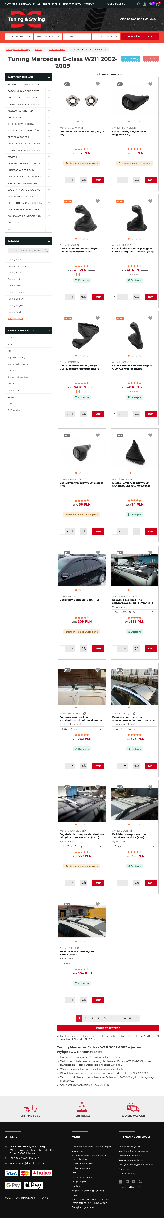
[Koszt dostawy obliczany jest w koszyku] (83, 180)
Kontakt (89, 4)
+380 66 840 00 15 (132, 19)
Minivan (12, 370)
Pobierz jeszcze (108, 1028)
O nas (36, 4)
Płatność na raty (81, 1168)
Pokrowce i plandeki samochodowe (26, 216)
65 (130, 1018)
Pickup (11, 344)
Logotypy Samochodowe (24, 189)
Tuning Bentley (16, 292)
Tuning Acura (15, 259)
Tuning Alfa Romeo (18, 266)
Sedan (11, 383)
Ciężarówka (14, 410)
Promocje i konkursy (130, 1155)
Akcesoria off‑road (21, 170)
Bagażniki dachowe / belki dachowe (26, 130)
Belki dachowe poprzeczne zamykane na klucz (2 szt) (129, 836)
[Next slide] (102, 100)
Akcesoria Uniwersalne (23, 84)
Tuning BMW (14, 285)
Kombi (11, 403)
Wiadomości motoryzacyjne (134, 1151)
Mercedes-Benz (57, 49)
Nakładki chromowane (23, 183)
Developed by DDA (129, 1187)
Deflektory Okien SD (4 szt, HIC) (79, 599)
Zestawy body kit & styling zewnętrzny (26, 163)
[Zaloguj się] (144, 4)
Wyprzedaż (151, 58)
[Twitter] (127, 1182)
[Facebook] (120, 1182)
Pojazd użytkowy (16, 357)
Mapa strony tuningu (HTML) (88, 1190)
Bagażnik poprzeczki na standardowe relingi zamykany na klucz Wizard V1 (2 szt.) (81, 720)
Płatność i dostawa (18, 4)
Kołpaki (13, 157)
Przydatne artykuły (129, 1146)
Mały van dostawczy (18, 364)
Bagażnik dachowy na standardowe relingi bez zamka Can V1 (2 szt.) (82, 836)
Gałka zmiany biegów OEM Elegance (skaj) (129, 133)
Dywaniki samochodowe (24, 150)
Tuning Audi (14, 279)
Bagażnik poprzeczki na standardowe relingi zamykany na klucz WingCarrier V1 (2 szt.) (133, 720)
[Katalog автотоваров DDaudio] (26, 19)
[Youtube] (140, 1182)
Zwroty (76, 1195)
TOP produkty (130, 58)
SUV (10, 337)
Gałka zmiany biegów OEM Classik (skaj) (81, 484)
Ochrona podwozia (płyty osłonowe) (26, 209)
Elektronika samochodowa (26, 203)
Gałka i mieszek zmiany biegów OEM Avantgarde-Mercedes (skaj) (133, 250)
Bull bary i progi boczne (24, 143)
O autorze (124, 1169)
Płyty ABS (14, 222)
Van (10, 350)
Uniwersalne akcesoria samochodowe (26, 176)
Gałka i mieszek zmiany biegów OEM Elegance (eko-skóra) (79, 250)
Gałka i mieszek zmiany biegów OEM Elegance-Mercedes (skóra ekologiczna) (79, 368)
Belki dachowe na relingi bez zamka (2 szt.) (77, 953)
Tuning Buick (15, 312)
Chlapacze (15, 117)
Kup (98, 180)
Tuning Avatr (14, 272)
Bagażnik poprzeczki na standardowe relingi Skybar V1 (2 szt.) (132, 602)
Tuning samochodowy (18, 49)
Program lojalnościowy (132, 1160)
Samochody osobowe (19, 377)
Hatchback (13, 390)
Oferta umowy (71, 4)
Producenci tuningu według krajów (91, 1146)
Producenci (78, 1151)
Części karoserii (18, 137)
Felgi (11, 229)
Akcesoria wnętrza (21, 110)
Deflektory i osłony (21, 124)
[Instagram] (133, 1182)
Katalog (39, 49)
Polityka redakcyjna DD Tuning (136, 1164)
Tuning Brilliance (17, 298)
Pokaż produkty (140, 36)
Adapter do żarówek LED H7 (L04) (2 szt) (82, 133)
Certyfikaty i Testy (82, 1177)
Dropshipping (51, 4)
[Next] (137, 1018)
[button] (78, 121)
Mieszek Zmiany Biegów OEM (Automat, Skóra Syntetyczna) (131, 484)
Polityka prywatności (83, 1207)
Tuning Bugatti (16, 305)
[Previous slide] (62, 100)
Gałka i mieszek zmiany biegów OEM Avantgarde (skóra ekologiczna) (132, 368)
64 (124, 1018)
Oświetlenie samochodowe (26, 104)
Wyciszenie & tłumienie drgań (26, 196)
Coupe (11, 397)
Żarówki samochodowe (23, 91)
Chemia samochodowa (22, 97)
